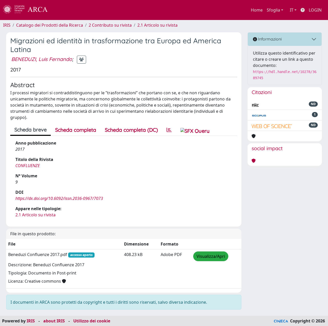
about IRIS (54, 321)
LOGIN (315, 10)
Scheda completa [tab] (75, 130)
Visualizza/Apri (211, 256)
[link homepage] (28, 10)
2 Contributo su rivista (110, 25)
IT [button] (291, 10)
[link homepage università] (61, 10)
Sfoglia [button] (273, 10)
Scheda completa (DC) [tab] (131, 130)
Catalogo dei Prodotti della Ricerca (49, 25)
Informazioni (269, 39)
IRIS (7, 25)
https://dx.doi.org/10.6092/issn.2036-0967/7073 (59, 198)
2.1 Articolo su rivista (157, 25)
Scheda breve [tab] (30, 129)
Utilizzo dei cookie (91, 321)
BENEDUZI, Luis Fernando (41, 59)
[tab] (169, 130)
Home (257, 10)
